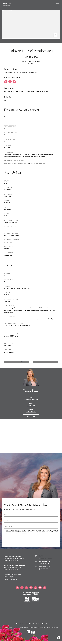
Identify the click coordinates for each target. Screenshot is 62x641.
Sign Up (12, 540)
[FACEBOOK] (22, 587)
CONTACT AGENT (31, 417)
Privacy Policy (24, 533)
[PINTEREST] (44, 587)
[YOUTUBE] (40, 587)
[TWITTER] (26, 587)
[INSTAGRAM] (17, 587)
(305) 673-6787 (44, 569)
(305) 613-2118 (31, 406)
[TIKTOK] (35, 587)
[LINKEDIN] (31, 587)
